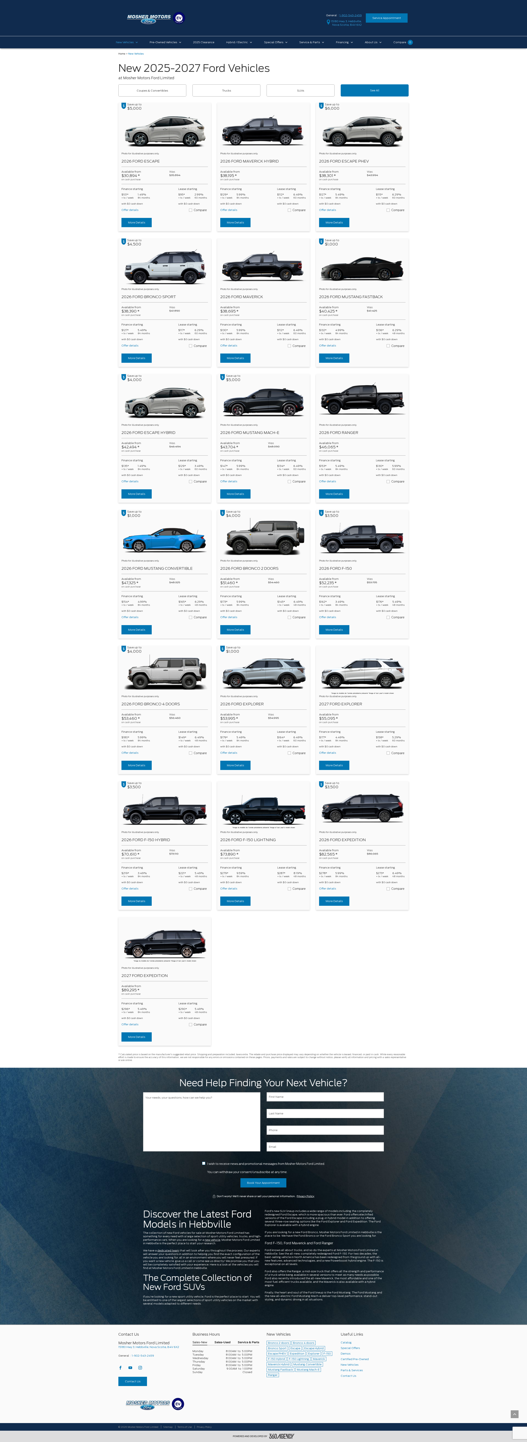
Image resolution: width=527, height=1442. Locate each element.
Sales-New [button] (199, 1342)
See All (374, 90)
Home (121, 54)
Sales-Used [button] (223, 1342)
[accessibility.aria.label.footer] (281, 1436)
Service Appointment (386, 18)
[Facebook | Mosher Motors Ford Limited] (120, 1368)
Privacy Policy (305, 1196)
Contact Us (132, 1381)
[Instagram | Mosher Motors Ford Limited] (140, 1368)
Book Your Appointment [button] (263, 1182)
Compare (200, 210)
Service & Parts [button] (248, 1342)
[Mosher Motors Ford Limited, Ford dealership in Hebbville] (155, 17)
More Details (136, 222)
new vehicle (212, 1239)
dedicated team (168, 1250)
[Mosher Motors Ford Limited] (154, 1403)
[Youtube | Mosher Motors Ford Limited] (130, 1368)
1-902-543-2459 (350, 15)
